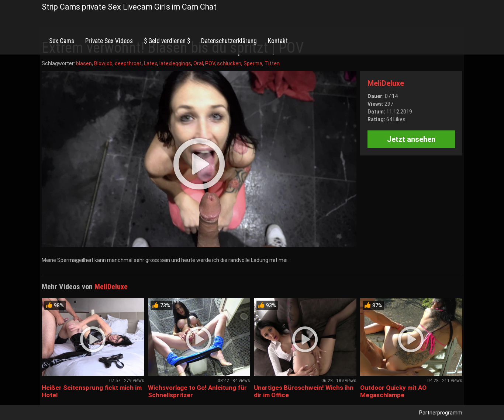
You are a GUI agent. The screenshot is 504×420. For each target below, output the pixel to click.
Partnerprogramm (440, 413)
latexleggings (175, 63)
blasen (84, 63)
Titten (272, 63)
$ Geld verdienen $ (167, 41)
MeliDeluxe (385, 83)
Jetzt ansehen (411, 139)
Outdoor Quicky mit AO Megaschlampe (393, 391)
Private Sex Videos (109, 41)
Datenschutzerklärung (229, 41)
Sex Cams (61, 41)
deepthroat (128, 63)
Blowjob (103, 63)
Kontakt (278, 41)
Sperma (253, 63)
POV (210, 63)
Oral (198, 63)
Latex (150, 63)
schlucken (229, 63)
